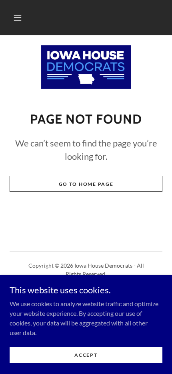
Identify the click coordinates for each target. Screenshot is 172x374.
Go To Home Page (86, 184)
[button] (18, 18)
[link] (86, 67)
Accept (85, 355)
